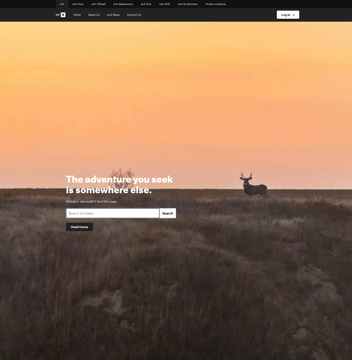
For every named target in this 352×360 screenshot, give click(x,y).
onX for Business (188, 4)
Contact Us (134, 14)
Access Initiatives (216, 4)
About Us (94, 14)
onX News (113, 14)
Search (167, 213)
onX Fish (146, 4)
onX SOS (164, 4)
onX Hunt (77, 4)
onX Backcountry (123, 4)
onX (62, 4)
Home (77, 14)
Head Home (79, 227)
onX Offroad (98, 4)
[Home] (61, 14)
